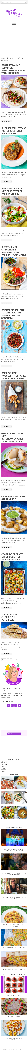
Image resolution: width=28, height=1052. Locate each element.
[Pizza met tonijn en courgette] (14, 967)
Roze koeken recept (14, 995)
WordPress (18, 1049)
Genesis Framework (8, 1049)
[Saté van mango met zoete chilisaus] (14, 1036)
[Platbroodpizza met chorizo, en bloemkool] (14, 922)
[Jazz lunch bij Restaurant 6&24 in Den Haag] (14, 886)
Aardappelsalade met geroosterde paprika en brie (11, 191)
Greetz (3, 771)
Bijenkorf (4, 766)
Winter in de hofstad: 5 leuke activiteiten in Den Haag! (14, 850)
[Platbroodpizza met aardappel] (14, 945)
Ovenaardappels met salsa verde (13, 497)
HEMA (3, 769)
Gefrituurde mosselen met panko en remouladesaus (13, 376)
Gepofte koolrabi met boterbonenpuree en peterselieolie (12, 437)
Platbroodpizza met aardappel (14, 948)
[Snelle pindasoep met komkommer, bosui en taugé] (20, 813)
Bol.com (4, 764)
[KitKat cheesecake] (14, 1014)
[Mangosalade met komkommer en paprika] (7, 813)
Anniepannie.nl (14, 12)
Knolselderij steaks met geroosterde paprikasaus (13, 131)
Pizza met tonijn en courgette (14, 969)
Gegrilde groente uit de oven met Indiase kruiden (12, 557)
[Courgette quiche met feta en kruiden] (20, 783)
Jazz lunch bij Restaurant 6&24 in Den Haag (14, 898)
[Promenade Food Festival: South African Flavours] (14, 862)
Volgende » (17, 659)
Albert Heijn (5, 762)
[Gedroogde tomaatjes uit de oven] (7, 783)
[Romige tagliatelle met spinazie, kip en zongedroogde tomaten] (20, 798)
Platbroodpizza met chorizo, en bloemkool (14, 925)
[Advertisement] (14, 41)
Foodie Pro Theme (18, 1048)
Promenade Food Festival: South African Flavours (14, 874)
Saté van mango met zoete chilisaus (14, 1039)
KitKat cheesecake (14, 1017)
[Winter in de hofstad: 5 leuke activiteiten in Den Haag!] (14, 838)
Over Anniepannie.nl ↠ (8, 701)
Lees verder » (7, 121)
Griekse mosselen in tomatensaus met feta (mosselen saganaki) (13, 314)
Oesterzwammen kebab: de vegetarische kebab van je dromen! (13, 69)
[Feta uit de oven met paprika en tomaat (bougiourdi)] (7, 798)
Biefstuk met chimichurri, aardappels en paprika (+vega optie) (13, 251)
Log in (23, 1049)
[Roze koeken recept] (14, 992)
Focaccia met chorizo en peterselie (9, 617)
